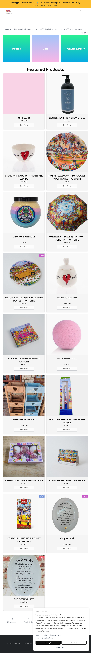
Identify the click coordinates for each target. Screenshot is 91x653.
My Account (12, 622)
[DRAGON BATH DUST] (24, 212)
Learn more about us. (44, 638)
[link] (46, 5)
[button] (8, 12)
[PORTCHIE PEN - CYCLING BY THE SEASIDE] (67, 395)
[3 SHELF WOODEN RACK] (24, 395)
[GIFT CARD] (24, 93)
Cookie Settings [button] (61, 647)
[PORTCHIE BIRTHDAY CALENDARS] (67, 456)
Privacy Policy (28, 643)
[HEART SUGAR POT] (67, 273)
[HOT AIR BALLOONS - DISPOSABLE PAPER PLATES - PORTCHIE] (67, 151)
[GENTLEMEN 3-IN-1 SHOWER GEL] (67, 93)
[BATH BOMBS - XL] (67, 334)
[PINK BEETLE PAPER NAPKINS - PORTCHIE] (24, 334)
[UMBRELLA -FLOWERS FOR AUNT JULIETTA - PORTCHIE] (67, 212)
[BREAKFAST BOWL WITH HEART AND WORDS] (24, 151)
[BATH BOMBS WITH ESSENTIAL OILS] (24, 456)
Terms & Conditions (13, 643)
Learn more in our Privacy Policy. (49, 635)
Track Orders (29, 622)
